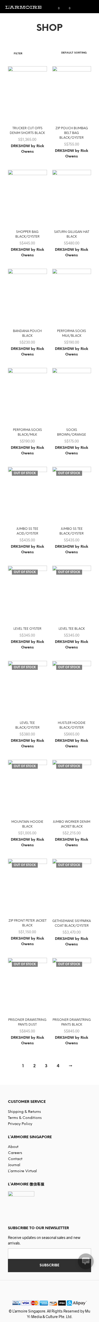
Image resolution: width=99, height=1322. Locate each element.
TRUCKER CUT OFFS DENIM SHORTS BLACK (27, 131)
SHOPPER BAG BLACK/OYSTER (27, 234)
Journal (14, 1165)
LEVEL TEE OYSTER (27, 629)
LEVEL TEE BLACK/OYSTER (27, 725)
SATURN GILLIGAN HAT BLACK (71, 234)
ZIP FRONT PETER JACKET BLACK (27, 923)
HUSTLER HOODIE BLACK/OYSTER (72, 725)
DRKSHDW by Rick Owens (27, 149)
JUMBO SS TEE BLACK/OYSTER (71, 531)
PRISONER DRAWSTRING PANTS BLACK (72, 1022)
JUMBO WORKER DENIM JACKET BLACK (71, 824)
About (13, 1147)
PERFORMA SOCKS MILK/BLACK (71, 333)
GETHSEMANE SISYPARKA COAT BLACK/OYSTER (71, 923)
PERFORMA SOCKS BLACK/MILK (27, 432)
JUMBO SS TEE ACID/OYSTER (27, 531)
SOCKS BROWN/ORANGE (71, 432)
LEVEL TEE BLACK (72, 629)
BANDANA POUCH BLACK (27, 333)
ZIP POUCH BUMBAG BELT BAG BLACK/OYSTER (71, 133)
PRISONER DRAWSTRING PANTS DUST (27, 1022)
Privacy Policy (20, 1124)
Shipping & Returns (24, 1112)
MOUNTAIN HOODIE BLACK (27, 824)
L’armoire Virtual (22, 1171)
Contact (15, 1159)
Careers (15, 1153)
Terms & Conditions (25, 1118)
